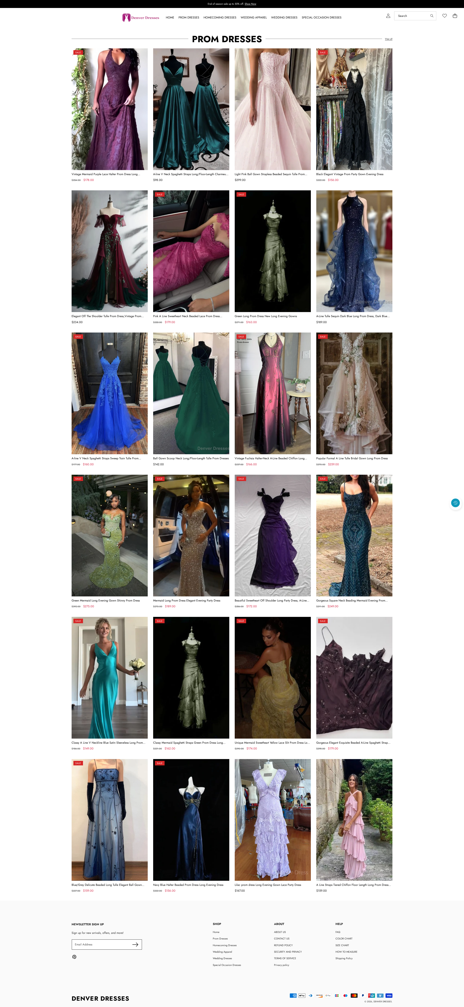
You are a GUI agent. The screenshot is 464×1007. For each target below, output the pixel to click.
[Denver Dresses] (141, 18)
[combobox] (415, 16)
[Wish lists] (444, 16)
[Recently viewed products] (455, 503)
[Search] (432, 16)
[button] (455, 512)
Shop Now (250, 4)
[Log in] (388, 16)
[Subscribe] (135, 944)
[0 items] (455, 16)
